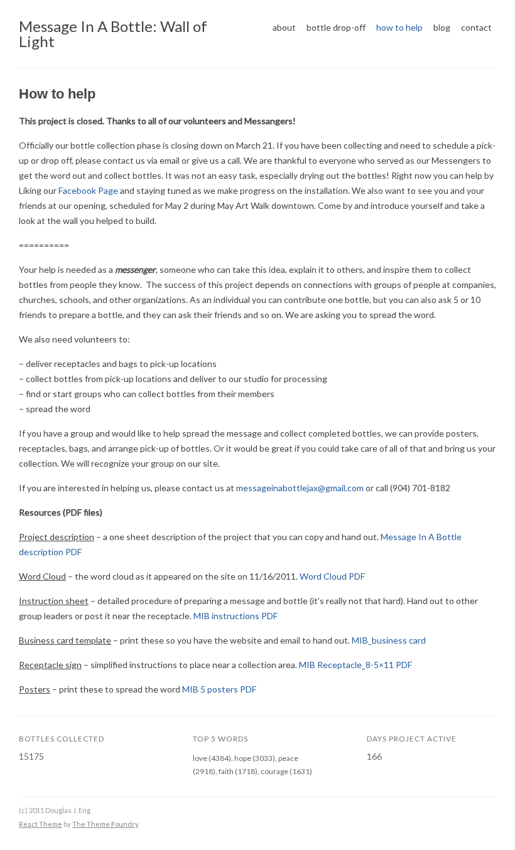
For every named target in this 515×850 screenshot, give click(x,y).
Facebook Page (88, 190)
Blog (441, 27)
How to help (399, 27)
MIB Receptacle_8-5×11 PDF (355, 664)
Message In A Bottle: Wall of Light (113, 33)
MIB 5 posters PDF (219, 689)
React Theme (40, 824)
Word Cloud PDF (332, 576)
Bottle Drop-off (336, 27)
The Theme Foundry (105, 824)
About (284, 27)
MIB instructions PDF (235, 615)
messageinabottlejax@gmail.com (300, 487)
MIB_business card (389, 640)
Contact (476, 27)
